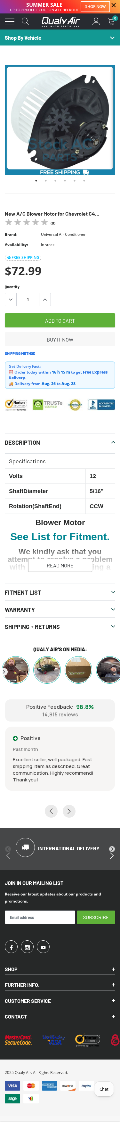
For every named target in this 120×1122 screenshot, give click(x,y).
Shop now (95, 6)
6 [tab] (84, 180)
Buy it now (60, 339)
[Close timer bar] (113, 5)
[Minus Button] (11, 299)
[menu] (9, 21)
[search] (25, 21)
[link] (11, 946)
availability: (16, 244)
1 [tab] (36, 180)
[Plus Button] (45, 299)
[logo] (61, 21)
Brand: (11, 234)
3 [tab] (55, 180)
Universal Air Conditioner (63, 234)
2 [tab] (46, 180)
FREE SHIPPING (25, 257)
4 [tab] (65, 180)
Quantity (12, 287)
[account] (96, 21)
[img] (26, 223)
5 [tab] (74, 180)
